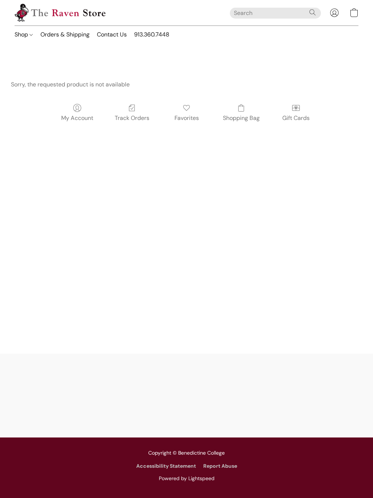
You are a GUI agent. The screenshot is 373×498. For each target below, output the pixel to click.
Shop (22, 34)
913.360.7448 (151, 34)
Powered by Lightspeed (187, 478)
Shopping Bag (241, 118)
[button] (60, 13)
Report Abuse (220, 466)
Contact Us (112, 34)
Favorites (186, 118)
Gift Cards (296, 118)
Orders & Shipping (65, 34)
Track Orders (132, 118)
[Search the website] (312, 12)
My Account (77, 118)
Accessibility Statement (166, 466)
